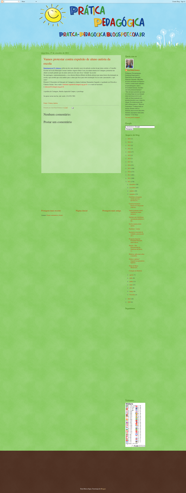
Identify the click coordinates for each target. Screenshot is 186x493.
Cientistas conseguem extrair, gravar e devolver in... (135, 198)
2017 (129, 162)
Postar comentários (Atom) (55, 215)
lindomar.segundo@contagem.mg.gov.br (75, 84)
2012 (129, 178)
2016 (129, 165)
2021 (129, 149)
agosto (131, 275)
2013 (129, 175)
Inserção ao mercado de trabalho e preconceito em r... (136, 234)
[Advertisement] (81, 191)
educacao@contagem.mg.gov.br (54, 87)
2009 (129, 302)
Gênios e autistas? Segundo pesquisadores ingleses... (136, 261)
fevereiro (132, 295)
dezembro (132, 184)
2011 (129, 182)
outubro (132, 191)
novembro (132, 188)
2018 (129, 158)
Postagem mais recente (51, 210)
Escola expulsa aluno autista (135, 225)
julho (131, 278)
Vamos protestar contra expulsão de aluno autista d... (136, 212)
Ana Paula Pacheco (133, 70)
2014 (129, 172)
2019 (129, 155)
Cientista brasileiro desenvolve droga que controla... (136, 205)
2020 (129, 152)
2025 (129, 139)
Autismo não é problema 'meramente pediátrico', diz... (136, 219)
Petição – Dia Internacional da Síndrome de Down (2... (135, 248)
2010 (129, 299)
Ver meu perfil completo (132, 117)
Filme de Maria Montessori (133, 267)
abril (131, 288)
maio (131, 285)
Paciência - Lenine (134, 229)
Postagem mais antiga (111, 210)
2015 (129, 168)
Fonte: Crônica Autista (51, 103)
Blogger (103, 489)
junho (131, 281)
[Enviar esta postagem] (72, 108)
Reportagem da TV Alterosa (52, 68)
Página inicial (81, 210)
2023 (129, 145)
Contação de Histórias (135, 271)
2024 (129, 142)
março (131, 291)
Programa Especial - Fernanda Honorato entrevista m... (135, 240)
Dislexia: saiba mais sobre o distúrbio (136, 255)
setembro (132, 194)
